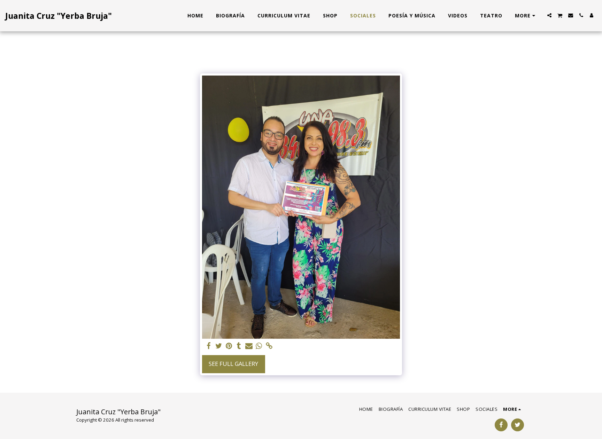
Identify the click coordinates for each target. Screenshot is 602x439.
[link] (269, 346)
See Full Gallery (233, 364)
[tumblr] (238, 346)
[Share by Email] (249, 346)
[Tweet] (218, 346)
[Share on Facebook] (209, 346)
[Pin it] (228, 346)
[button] (549, 15)
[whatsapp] (259, 346)
